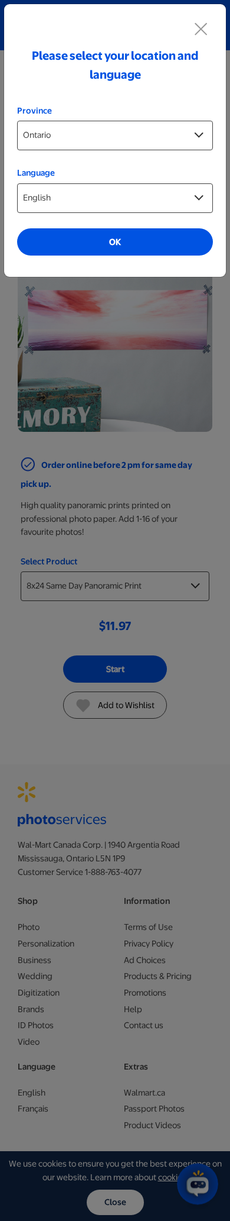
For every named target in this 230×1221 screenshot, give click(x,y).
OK (115, 242)
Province (34, 110)
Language (36, 172)
